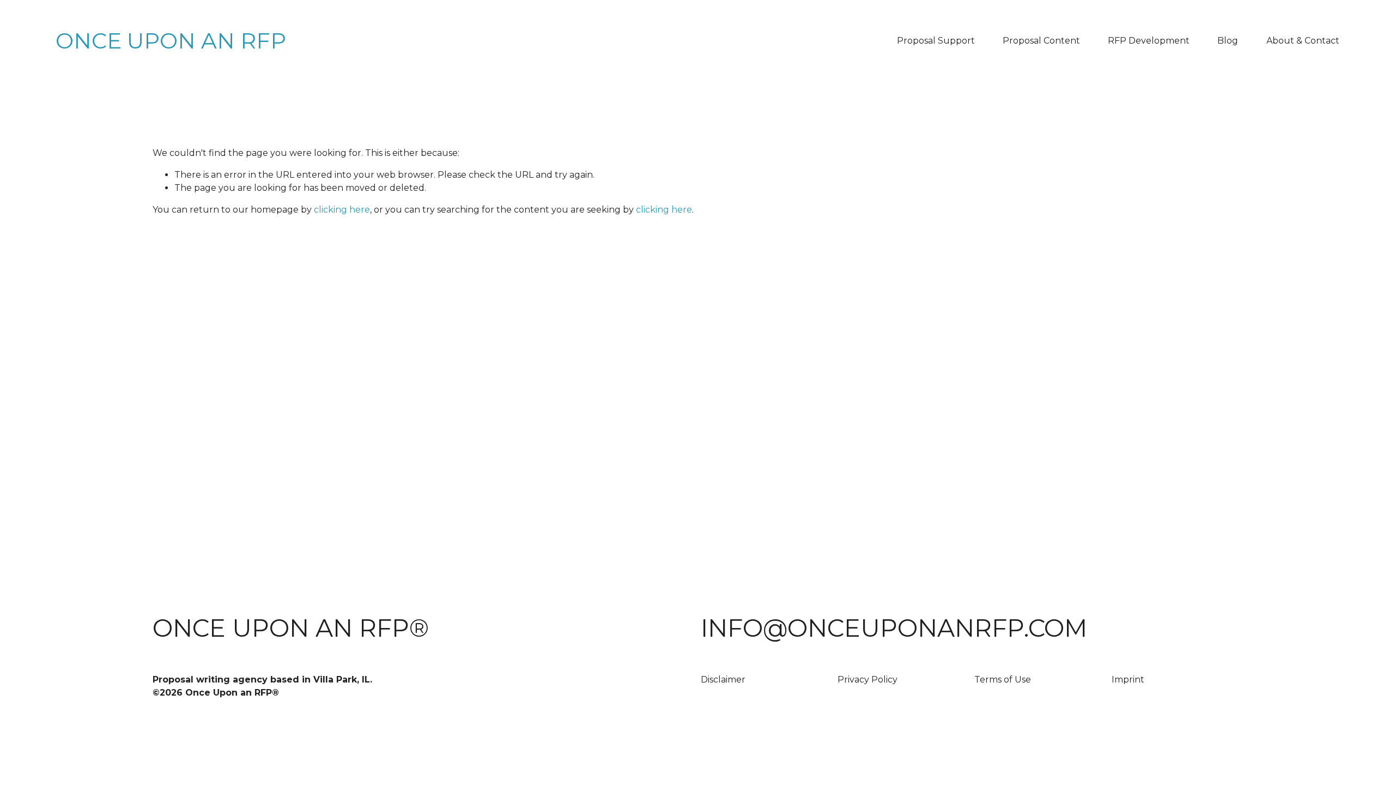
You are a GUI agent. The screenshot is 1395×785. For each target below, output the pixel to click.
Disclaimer (723, 679)
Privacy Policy (867, 679)
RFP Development (1149, 40)
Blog (1227, 40)
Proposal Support (936, 40)
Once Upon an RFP (171, 40)
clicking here (342, 209)
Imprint (1128, 679)
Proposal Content (1041, 40)
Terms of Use (1002, 679)
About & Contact (1302, 40)
